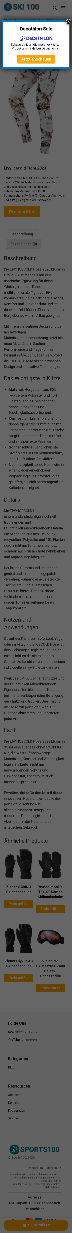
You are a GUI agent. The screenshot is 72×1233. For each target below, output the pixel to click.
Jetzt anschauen (36, 59)
